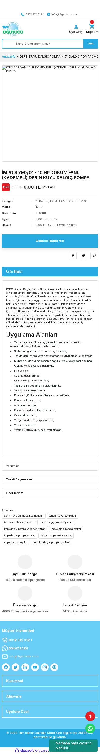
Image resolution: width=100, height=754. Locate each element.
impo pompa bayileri (16, 542)
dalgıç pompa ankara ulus (56, 535)
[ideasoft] (24, 750)
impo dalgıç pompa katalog (19, 535)
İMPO (39, 207)
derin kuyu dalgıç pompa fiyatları (23, 515)
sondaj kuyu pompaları (62, 515)
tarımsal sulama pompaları (19, 522)
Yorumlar (12, 466)
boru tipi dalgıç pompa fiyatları (51, 542)
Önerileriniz (14, 493)
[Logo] (12, 29)
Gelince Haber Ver (50, 241)
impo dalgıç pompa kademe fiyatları (25, 528)
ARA (91, 43)
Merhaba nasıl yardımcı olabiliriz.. (74, 745)
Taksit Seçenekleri (19, 479)
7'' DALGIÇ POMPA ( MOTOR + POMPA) (61, 201)
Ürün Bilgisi (14, 271)
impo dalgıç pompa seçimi (66, 528)
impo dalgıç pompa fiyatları (57, 522)
